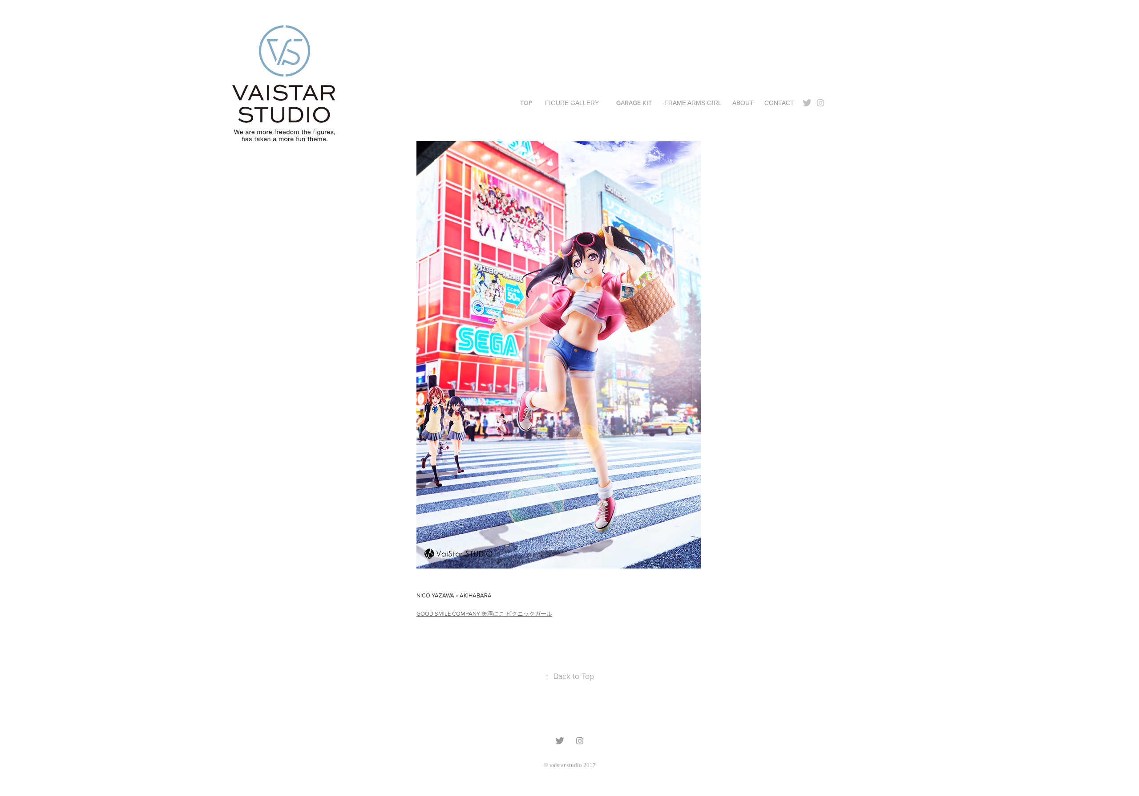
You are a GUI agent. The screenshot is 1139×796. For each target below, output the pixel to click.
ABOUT (743, 102)
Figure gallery (572, 102)
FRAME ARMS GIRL (693, 102)
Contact (779, 102)
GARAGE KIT (634, 102)
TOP (526, 102)
